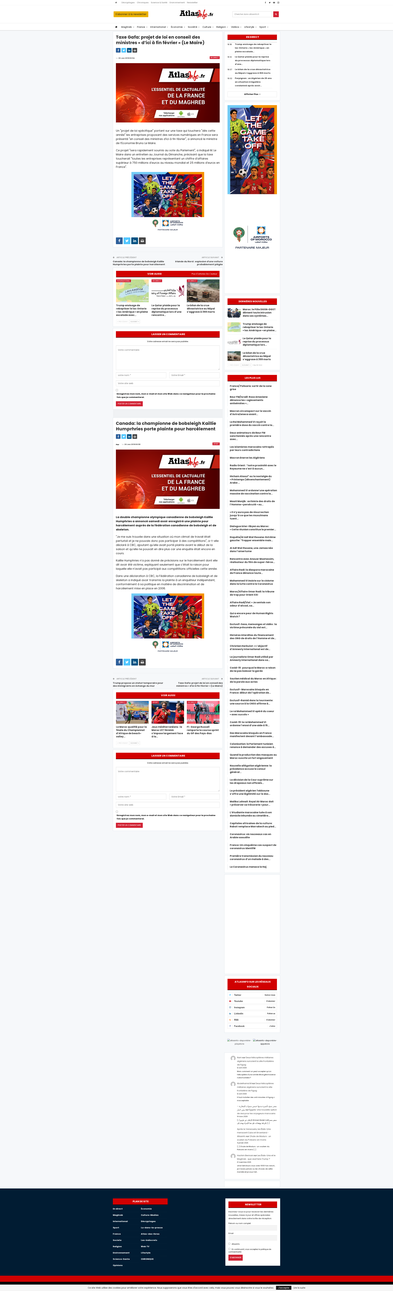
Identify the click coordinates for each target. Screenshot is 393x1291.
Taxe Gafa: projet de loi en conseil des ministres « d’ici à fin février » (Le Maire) (199, 684)
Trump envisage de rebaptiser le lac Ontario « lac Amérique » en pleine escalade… (253, 48)
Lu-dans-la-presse (152, 1227)
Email (230, 1233)
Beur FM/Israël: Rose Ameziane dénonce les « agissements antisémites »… (249, 400)
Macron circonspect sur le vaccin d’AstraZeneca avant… (250, 412)
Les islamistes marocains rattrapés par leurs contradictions (252, 448)
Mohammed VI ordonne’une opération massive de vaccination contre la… (253, 492)
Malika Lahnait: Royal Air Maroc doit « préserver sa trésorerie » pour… (252, 803)
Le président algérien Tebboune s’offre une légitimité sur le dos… (250, 792)
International (158, 27)
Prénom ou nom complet (239, 1223)
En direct (215, 57)
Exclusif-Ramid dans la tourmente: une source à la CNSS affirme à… (251, 702)
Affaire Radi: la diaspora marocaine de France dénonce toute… (252, 571)
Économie (177, 27)
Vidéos (235, 27)
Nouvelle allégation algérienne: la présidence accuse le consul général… (251, 769)
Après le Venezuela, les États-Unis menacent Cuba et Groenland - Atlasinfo (254, 1133)
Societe (117, 1240)
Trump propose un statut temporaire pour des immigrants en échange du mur (138, 684)
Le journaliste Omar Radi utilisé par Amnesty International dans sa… (251, 658)
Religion (221, 27)
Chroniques (143, 2)
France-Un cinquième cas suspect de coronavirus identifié (253, 846)
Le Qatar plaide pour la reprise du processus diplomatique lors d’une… (252, 60)
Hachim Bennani (245, 1155)
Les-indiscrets (149, 1240)
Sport (262, 27)
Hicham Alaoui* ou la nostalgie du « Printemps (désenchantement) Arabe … (251, 479)
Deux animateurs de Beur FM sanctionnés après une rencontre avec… (250, 436)
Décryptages (128, 2)
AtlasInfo (235, 1244)
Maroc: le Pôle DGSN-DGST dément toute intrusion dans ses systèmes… (259, 312)
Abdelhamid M (244, 1083)
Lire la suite (299, 1288)
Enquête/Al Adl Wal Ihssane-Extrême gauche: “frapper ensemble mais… (253, 539)
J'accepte (283, 1287)
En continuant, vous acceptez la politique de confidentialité (249, 1250)
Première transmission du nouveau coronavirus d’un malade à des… (251, 857)
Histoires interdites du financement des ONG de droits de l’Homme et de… (253, 636)
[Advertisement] (252, 924)
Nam (239, 1057)
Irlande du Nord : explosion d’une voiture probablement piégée (199, 263)
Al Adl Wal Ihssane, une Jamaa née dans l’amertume (251, 549)
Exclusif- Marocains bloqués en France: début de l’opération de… (250, 691)
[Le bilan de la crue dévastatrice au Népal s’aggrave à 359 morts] (203, 290)
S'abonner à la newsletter (130, 14)
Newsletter (192, 2)
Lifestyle (249, 27)
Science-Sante (121, 1259)
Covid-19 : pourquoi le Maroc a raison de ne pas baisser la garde (252, 669)
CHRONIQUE (147, 1259)
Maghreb (126, 27)
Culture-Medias (150, 1215)
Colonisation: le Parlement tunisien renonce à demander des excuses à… (253, 745)
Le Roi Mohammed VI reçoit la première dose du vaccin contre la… (252, 423)
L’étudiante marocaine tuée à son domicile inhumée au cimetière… (251, 814)
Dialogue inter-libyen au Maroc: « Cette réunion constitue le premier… (253, 528)
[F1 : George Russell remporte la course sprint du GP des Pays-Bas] (203, 712)
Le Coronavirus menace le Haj (248, 866)
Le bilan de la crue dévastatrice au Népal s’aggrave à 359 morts (257, 356)
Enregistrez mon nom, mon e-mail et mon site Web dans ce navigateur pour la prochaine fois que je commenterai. (166, 395)
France (141, 27)
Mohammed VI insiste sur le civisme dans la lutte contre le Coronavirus (252, 582)
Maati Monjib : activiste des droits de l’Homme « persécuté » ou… (252, 503)
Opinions (118, 1265)
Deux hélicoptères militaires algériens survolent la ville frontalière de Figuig (255, 1061)
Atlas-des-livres (150, 1233)
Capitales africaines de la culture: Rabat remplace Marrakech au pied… (253, 825)
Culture (206, 27)
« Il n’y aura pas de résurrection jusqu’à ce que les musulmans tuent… (249, 515)
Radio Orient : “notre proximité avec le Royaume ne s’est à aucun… (253, 467)
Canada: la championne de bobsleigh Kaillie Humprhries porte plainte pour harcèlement (139, 263)
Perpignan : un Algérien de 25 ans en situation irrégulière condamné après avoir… (253, 82)
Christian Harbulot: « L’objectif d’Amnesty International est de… (250, 647)
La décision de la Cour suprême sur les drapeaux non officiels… (251, 781)
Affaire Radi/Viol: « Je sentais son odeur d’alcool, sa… (250, 604)
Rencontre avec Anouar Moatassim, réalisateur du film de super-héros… (252, 560)
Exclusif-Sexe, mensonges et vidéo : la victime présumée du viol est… (253, 626)
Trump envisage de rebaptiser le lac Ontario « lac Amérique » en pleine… (259, 327)
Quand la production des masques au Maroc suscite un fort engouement (253, 756)
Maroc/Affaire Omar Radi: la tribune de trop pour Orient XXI (252, 593)
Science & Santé (159, 2)
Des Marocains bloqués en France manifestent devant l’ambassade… (252, 734)
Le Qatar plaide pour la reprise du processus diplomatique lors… (257, 341)
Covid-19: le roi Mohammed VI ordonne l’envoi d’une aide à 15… (249, 724)
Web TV (145, 1246)
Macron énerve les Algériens (247, 457)
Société (192, 27)
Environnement (177, 2)
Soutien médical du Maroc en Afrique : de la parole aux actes (253, 680)
